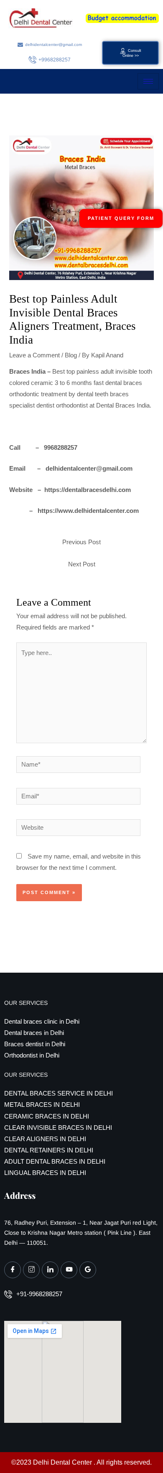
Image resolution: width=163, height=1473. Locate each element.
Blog (71, 355)
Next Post (81, 564)
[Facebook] (12, 1269)
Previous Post (81, 542)
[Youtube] (69, 1269)
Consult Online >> (131, 53)
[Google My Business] (87, 1269)
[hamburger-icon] (148, 81)
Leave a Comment (34, 355)
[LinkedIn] (50, 1269)
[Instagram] (31, 1269)
